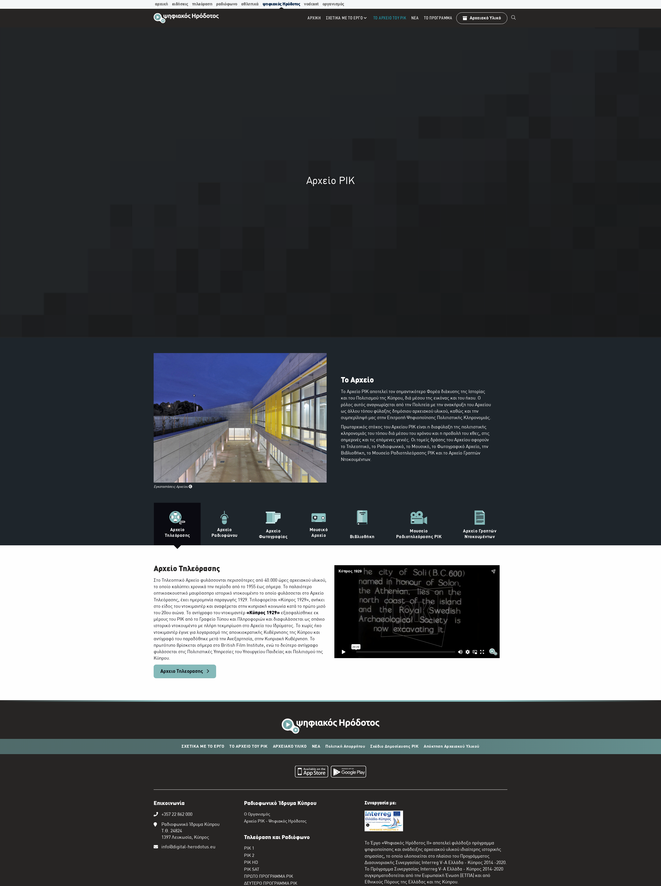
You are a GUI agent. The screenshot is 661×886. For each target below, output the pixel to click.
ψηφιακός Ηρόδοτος (281, 4)
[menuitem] (513, 18)
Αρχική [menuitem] (314, 18)
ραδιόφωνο (226, 4)
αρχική (161, 4)
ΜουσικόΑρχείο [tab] (319, 533)
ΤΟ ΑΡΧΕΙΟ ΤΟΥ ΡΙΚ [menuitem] (389, 18)
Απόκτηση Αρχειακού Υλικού (451, 746)
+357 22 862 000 (176, 814)
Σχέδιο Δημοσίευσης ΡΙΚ (394, 746)
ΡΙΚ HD (251, 863)
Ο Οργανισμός (257, 814)
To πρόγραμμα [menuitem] (438, 18)
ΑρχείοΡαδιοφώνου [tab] (224, 533)
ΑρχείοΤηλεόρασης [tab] (177, 533)
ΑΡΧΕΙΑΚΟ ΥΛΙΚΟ (290, 746)
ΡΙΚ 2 (249, 856)
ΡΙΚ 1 (249, 849)
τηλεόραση (202, 4)
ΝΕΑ (316, 746)
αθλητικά (250, 4)
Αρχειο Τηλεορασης (182, 671)
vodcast (311, 4)
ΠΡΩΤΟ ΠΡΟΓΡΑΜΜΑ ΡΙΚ (268, 877)
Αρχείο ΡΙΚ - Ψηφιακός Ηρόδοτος (275, 821)
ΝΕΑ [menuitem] (415, 18)
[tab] (273, 524)
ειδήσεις (180, 4)
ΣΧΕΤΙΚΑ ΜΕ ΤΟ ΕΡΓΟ (203, 746)
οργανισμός (333, 4)
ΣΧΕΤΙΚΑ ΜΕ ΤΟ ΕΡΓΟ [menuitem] (344, 18)
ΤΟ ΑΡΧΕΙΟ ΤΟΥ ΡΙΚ (248, 746)
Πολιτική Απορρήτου (345, 746)
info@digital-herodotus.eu (188, 847)
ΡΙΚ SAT (251, 870)
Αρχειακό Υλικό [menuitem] (485, 18)
